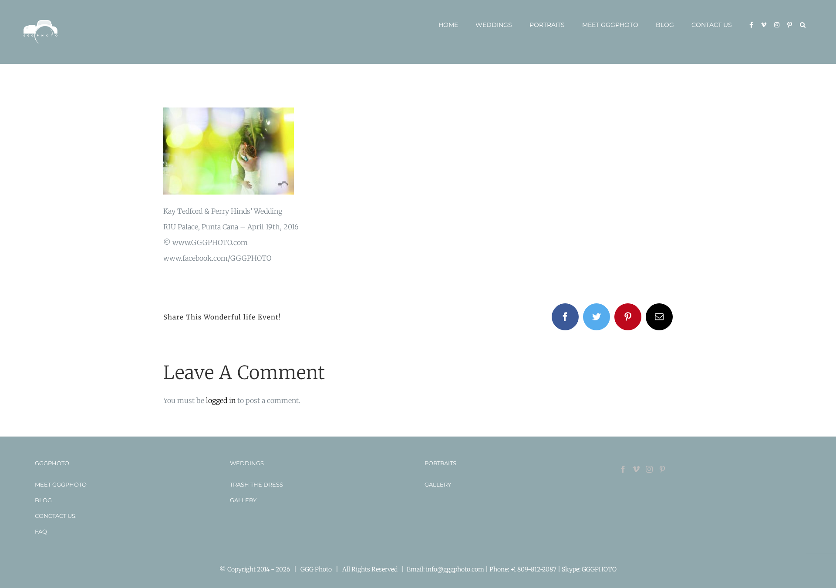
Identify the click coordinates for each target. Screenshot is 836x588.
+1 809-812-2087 (534, 569)
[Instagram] (649, 469)
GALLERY (243, 500)
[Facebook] (623, 469)
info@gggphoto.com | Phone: (468, 569)
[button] (803, 25)
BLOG (43, 500)
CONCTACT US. (56, 515)
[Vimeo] (636, 469)
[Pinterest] (662, 469)
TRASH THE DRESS (256, 484)
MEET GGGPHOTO (61, 484)
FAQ (41, 531)
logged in (221, 400)
